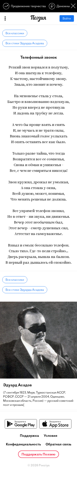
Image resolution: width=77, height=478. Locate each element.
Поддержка (29, 436)
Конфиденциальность (23, 444)
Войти (67, 18)
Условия (50, 436)
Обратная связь (58, 444)
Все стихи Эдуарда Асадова (25, 43)
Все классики (15, 33)
